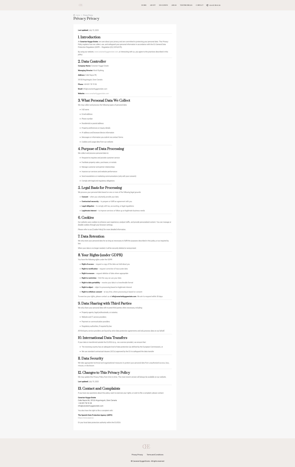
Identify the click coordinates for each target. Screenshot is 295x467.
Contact (199, 5)
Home (143, 5)
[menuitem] (213, 5)
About (153, 5)
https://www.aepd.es (86, 418)
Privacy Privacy (137, 455)
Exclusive (163, 5)
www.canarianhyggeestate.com (106, 52)
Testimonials (186, 5)
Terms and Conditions (155, 455)
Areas (174, 5)
